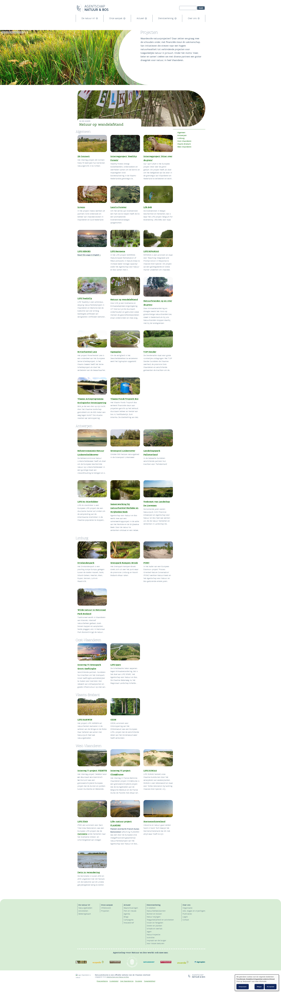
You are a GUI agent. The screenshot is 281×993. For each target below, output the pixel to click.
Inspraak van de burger (156, 940)
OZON (113, 719)
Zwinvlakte (82, 834)
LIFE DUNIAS (150, 770)
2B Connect (83, 156)
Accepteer (270, 987)
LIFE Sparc (115, 664)
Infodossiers (106, 908)
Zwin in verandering (88, 872)
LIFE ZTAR (82, 821)
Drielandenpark (85, 562)
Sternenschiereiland (154, 821)
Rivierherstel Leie (87, 351)
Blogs (126, 917)
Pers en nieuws (130, 911)
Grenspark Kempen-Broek (124, 562)
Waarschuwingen (131, 908)
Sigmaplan (115, 351)
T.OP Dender (149, 351)
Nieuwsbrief (129, 922)
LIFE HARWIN (84, 719)
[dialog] (257, 982)
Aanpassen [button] (243, 987)
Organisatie (187, 908)
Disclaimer (138, 981)
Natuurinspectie (153, 934)
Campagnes (128, 920)
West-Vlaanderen (184, 147)
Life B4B (147, 207)
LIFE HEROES (84, 251)
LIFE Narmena (117, 251)
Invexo (81, 207)
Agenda (127, 914)
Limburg (181, 138)
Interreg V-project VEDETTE (92, 770)
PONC (146, 562)
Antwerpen (182, 135)
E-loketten (151, 908)
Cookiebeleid (113, 981)
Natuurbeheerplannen (156, 911)
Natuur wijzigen (153, 917)
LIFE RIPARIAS (151, 251)
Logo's (185, 917)
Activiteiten (83, 911)
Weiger (259, 987)
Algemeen (181, 132)
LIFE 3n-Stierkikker (87, 501)
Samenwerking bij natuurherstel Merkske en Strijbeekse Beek (124, 508)
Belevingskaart (84, 914)
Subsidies (151, 937)
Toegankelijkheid (149, 981)
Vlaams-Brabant (184, 144)
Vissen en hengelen (155, 922)
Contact (186, 920)
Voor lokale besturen (155, 943)
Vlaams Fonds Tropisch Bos (124, 399)
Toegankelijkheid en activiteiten (160, 920)
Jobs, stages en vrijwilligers (194, 911)
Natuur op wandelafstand (101, 124)
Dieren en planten (154, 925)
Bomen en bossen (154, 914)
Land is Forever (118, 207)
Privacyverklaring (102, 981)
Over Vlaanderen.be (126, 981)
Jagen (149, 931)
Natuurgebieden (85, 908)
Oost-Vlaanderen (184, 141)
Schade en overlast (154, 928)
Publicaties (187, 914)
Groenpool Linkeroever (122, 450)
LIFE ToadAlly (84, 298)
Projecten (105, 911)
